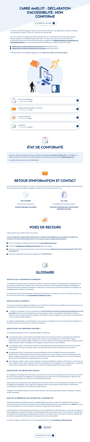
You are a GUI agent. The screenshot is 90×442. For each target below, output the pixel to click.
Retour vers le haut (43, 435)
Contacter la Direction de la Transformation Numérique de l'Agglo (64, 208)
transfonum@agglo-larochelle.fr (26, 207)
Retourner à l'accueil (43, 23)
